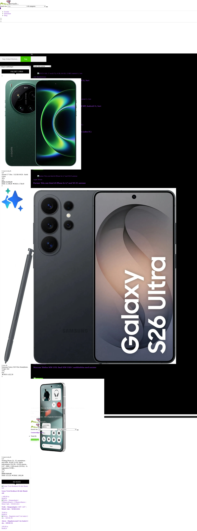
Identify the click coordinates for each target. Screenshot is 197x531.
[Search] (1, 21)
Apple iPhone (37, 179)
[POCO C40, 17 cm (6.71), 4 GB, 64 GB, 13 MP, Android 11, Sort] (59, 73)
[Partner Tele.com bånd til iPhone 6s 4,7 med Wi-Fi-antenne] (57, 176)
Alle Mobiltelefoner (39, 77)
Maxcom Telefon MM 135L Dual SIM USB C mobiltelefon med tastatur (64, 367)
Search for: (3, 6)
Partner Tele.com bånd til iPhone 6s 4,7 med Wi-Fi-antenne (59, 183)
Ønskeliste (7, 13)
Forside (6, 12)
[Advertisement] (98, 37)
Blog (5, 15)
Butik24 (4, 498)
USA (32, 413)
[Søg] (47, 6)
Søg (25, 59)
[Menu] (1, 19)
